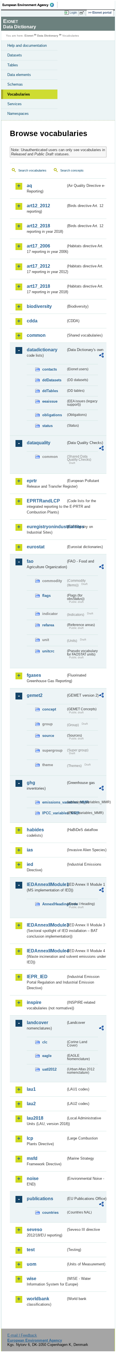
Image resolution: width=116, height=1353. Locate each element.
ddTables (50, 391)
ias (30, 849)
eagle (47, 1056)
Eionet (28, 35)
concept (49, 709)
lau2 (31, 1103)
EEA (30, 5)
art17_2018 (38, 286)
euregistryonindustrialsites (46, 526)
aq (29, 185)
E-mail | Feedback (22, 1335)
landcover (37, 1022)
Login (73, 12)
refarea (48, 625)
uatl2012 (49, 1069)
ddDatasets (51, 380)
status (47, 426)
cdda (32, 320)
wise (31, 1278)
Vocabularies (18, 94)
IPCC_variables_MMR (54, 813)
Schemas (15, 84)
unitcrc (48, 651)
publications (40, 1198)
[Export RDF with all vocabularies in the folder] (101, 356)
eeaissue (49, 401)
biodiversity (39, 306)
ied (30, 864)
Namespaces (18, 113)
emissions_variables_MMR (54, 802)
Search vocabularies (32, 170)
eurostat (35, 546)
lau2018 (35, 1118)
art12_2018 (38, 225)
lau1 (31, 1089)
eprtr (32, 480)
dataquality (38, 442)
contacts (49, 369)
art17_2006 (38, 246)
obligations (52, 415)
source (48, 735)
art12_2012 (38, 205)
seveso (34, 1229)
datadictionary (42, 349)
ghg (31, 782)
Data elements (19, 75)
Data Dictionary (47, 35)
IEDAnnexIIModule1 (46, 884)
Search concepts (72, 170)
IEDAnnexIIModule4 (46, 950)
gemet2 (35, 695)
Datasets (14, 55)
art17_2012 (38, 266)
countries (50, 1212)
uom (31, 1264)
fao (30, 561)
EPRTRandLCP (43, 500)
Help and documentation (27, 45)
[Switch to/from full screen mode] (83, 13)
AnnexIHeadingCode (54, 904)
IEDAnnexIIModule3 (46, 925)
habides (35, 829)
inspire (34, 1002)
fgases (34, 675)
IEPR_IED (37, 976)
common (36, 335)
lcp (30, 1138)
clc (44, 1042)
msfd (32, 1158)
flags (46, 595)
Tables (12, 65)
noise (33, 1178)
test (31, 1249)
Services (14, 104)
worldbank (38, 1298)
